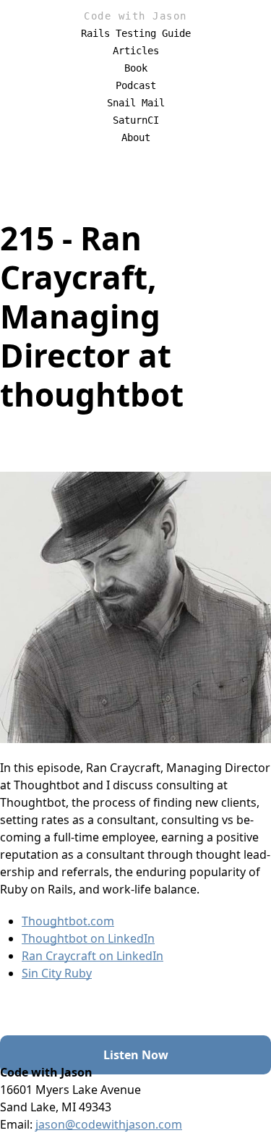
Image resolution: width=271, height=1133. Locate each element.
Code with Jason (135, 16)
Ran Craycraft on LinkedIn (92, 956)
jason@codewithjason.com (108, 1124)
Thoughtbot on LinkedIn (88, 938)
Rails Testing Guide (136, 33)
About (135, 137)
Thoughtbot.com (68, 921)
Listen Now (135, 1055)
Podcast (136, 85)
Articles (136, 50)
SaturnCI (136, 120)
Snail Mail (136, 103)
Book (135, 68)
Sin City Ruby (57, 973)
